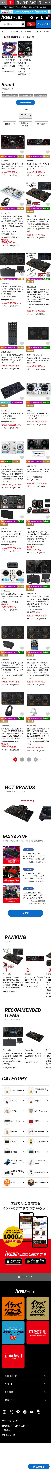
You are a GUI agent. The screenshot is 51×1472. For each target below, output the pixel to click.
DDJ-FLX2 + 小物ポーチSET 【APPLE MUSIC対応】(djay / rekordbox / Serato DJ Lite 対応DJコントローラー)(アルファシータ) (12, 667)
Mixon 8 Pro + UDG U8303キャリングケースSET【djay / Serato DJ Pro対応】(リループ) (12, 535)
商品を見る (38, 1466)
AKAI (14, 95)
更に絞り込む (24, 116)
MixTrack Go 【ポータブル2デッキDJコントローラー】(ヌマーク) (38, 166)
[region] (25, 812)
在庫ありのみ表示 (24, 124)
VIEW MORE (25, 102)
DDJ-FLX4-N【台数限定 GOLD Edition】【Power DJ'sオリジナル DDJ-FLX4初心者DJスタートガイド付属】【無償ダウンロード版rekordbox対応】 (38, 225)
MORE (25, 913)
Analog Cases (40, 95)
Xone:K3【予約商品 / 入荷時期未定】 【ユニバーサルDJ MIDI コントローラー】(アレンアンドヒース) (12, 358)
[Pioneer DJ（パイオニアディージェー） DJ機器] (19, 812)
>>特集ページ (8, 71)
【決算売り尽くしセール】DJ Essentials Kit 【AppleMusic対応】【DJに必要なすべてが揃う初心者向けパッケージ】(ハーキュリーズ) (38, 536)
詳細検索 (31, 24)
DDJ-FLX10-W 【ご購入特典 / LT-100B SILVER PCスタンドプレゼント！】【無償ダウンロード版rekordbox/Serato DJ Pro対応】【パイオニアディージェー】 (12, 475)
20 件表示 (41, 124)
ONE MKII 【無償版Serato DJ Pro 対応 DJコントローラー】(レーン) (38, 415)
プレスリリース (8, 1435)
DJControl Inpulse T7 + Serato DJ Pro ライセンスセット (38, 471)
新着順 (7, 124)
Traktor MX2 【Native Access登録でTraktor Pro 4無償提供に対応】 (38, 360)
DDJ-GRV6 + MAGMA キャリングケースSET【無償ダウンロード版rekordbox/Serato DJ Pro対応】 (12, 290)
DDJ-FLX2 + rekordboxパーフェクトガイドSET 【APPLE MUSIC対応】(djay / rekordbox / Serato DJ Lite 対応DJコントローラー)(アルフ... (38, 667)
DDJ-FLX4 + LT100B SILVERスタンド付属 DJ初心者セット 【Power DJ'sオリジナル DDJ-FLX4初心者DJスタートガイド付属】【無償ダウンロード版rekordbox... (38, 295)
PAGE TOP (27, 1277)
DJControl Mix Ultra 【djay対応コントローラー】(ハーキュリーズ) (12, 596)
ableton (6, 95)
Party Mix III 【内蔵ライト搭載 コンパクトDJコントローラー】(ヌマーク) (12, 166)
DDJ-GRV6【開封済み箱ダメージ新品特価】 (12, 414)
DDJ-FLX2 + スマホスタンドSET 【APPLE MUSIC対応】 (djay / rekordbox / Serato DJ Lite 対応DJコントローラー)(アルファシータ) (38, 733)
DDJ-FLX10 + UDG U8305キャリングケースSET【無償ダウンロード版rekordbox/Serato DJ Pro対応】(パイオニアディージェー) (38, 601)
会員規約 (5, 1430)
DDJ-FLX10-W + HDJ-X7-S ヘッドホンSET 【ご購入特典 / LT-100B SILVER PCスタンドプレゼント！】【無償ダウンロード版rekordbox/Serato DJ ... (12, 222)
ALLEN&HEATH (25, 95)
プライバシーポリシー (11, 1421)
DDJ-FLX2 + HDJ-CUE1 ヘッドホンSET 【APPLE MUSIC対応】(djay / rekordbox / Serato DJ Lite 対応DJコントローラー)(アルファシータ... (12, 733)
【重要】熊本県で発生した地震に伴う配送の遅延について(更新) (25, 7)
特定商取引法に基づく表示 (13, 1426)
